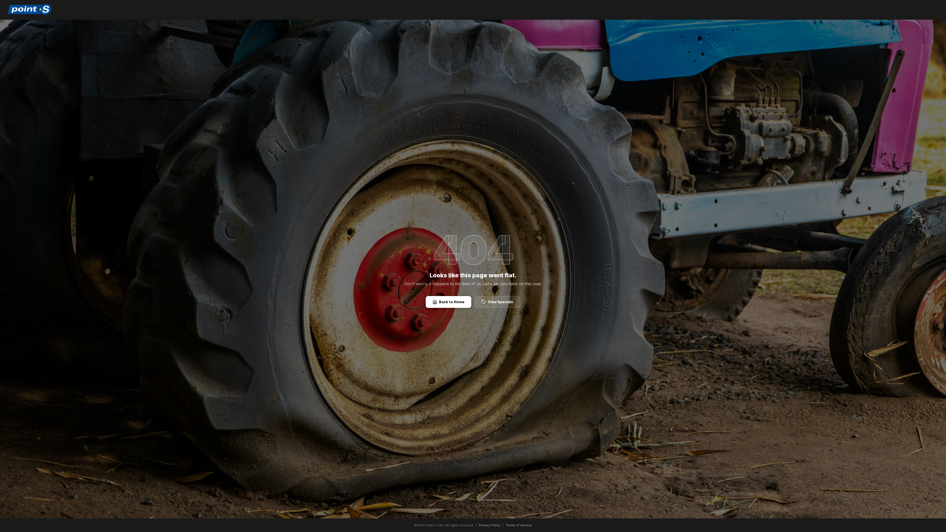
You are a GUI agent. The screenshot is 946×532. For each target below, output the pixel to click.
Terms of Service (519, 525)
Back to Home (451, 302)
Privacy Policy (489, 525)
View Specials (500, 302)
